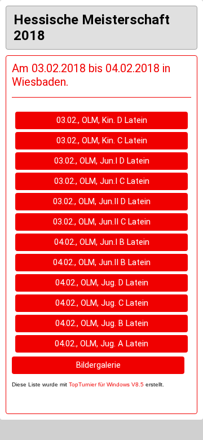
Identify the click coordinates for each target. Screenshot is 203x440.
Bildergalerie (98, 365)
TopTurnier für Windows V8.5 (106, 384)
